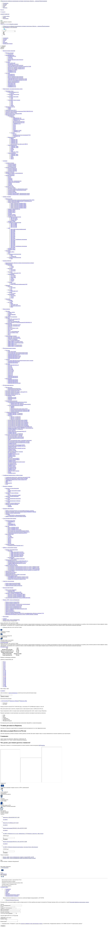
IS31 (9, 499)
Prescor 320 (10, 368)
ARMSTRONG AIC (17, 118)
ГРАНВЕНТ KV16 (12, 86)
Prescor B (10, 366)
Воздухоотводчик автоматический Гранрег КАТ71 (19, 531)
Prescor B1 (10, 367)
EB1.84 (9, 543)
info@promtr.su (6, 27)
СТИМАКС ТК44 (14, 155)
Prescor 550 (10, 375)
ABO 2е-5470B (13, 227)
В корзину (5, 839)
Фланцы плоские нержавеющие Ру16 (13, 606)
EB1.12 (9, 538)
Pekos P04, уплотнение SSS (14, 337)
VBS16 (9, 109)
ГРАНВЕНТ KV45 (12, 70)
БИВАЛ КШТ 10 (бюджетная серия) (15, 342)
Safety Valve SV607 (12, 351)
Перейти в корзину (14, 24)
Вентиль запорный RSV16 (13, 81)
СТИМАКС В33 (14, 141)
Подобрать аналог (4, 642)
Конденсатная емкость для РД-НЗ (15, 435)
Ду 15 (4, 661)
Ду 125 (4, 671)
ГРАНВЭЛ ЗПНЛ (11, 214)
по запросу (2, 690)
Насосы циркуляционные (11, 589)
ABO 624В (12, 236)
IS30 (9, 501)
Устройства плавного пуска (11, 575)
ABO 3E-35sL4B (14, 219)
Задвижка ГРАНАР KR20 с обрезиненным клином (19, 193)
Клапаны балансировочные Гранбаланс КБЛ (20, 409)
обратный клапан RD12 (15, 305)
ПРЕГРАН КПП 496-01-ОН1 (14, 357)
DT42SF (12, 149)
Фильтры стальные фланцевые (12, 496)
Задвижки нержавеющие (11, 167)
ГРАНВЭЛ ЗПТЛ (11, 212)
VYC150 (10, 399)
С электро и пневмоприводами (12, 412)
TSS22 (11, 156)
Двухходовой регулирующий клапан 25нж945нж (18, 425)
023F (11, 255)
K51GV (9, 177)
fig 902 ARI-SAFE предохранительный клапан (18, 353)
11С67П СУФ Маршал (13, 339)
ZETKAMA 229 (11, 75)
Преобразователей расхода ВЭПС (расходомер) (16, 574)
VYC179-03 (13, 295)
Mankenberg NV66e (12, 397)
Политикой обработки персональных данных (79, 902)
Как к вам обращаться (5, 905)
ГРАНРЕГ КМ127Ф (12, 432)
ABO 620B (12, 230)
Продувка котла (9, 387)
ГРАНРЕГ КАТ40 (12, 456)
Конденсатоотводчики (10, 114)
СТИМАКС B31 (14, 139)
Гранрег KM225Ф (12, 430)
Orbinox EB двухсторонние (14, 182)
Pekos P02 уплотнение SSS (13, 321)
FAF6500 (10, 184)
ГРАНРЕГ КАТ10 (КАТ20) (13, 453)
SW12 (11, 95)
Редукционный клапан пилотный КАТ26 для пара (19, 442)
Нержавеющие (11, 274)
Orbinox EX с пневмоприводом (14, 181)
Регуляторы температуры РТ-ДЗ (12, 393)
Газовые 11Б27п (11, 312)
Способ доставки (4, 913)
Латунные (10, 265)
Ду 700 (4, 683)
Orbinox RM (13, 277)
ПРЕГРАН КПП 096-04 (13, 379)
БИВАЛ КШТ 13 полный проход (15, 346)
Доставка (5, 4)
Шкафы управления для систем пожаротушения (16, 516)
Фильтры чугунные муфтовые (12, 492)
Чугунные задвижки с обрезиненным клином (17, 188)
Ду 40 (4, 666)
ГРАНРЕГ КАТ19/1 (12, 443)
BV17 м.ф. (10, 329)
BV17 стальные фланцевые (14, 340)
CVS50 (12, 278)
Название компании (4, 912)
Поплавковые (11, 115)
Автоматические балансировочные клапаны (17, 402)
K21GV (9, 176)
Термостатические (12, 153)
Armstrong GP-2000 (12, 450)
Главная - (5, 618)
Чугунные (8, 73)
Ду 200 (4, 674)
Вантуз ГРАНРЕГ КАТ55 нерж (14, 529)
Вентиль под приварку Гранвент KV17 (16, 68)
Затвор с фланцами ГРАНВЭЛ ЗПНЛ (18, 206)
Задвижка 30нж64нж (12, 169)
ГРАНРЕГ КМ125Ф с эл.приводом (15, 433)
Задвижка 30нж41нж (12, 168)
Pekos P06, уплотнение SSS (14, 325)
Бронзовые (10, 268)
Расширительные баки (10, 520)
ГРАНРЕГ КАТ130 (12, 468)
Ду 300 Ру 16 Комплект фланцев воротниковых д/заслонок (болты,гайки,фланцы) (20, 847)
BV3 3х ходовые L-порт (13, 328)
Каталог (3, 46)
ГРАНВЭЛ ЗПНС (11, 210)
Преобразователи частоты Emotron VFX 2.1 (17, 562)
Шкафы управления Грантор (12, 565)
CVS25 (12, 297)
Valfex (9, 315)
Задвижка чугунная (10, 186)
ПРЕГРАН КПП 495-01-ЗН (14, 354)
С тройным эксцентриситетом (14, 216)
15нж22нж (10, 57)
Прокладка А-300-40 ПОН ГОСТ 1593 (11, 817)
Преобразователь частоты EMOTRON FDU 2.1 (18, 561)
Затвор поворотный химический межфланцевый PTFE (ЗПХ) (21, 199)
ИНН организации (4, 909)
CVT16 (12, 296)
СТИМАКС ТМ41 (14, 146)
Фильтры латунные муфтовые (12, 504)
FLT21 (14, 127)
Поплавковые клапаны (10, 395)
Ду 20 (4, 662)
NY (11, 288)
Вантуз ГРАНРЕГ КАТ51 (13, 528)
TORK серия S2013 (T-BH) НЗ (16, 555)
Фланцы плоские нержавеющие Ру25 (13, 607)
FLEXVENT (10, 537)
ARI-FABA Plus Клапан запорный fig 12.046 (17, 78)
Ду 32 (4, 665)
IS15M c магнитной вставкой (14, 495)
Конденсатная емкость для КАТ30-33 (16, 437)
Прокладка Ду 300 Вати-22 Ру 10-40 (10, 822)
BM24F (12, 138)
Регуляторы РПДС (12, 452)
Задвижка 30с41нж (12, 164)
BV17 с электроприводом (13, 331)
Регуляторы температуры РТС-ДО (13, 394)
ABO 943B (12, 242)
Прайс (7, 892)
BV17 (9, 334)
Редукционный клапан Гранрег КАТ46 (16, 444)
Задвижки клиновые (10, 172)
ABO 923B (12, 238)
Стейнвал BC (13, 256)
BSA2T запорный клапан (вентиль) (15, 77)
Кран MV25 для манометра (11, 316)
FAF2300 (12, 279)
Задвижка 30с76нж (12, 166)
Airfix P (9, 522)
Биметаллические (12, 137)
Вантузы (7, 526)
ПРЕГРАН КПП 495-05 (13, 376)
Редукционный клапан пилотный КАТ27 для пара (19, 441)
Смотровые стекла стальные (14, 100)
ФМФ (9, 491)
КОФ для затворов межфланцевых (13, 612)
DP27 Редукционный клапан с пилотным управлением (20, 440)
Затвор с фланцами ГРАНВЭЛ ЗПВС (18, 204)
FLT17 (14, 124)
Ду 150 (4, 672)
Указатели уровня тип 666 (11, 112)
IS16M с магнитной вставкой (14, 490)
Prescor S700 (10, 371)
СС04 (11, 104)
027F (11, 258)
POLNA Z (10, 415)
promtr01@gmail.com (4, 14)
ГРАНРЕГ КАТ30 (12, 473)
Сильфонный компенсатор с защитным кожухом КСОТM (18, 477)
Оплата (4, 5)
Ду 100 (4, 670)
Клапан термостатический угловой (13, 584)
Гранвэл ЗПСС (11, 251)
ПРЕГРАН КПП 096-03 (13, 362)
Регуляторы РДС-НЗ (12, 464)
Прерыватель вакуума (10, 106)
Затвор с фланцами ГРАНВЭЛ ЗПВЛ (18, 205)
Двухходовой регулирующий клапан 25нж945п (18, 422)
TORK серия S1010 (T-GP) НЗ (16, 551)
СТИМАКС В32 (14, 140)
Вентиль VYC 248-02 (12, 69)
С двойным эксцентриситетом (14, 222)
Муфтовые (8, 285)
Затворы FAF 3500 (12, 215)
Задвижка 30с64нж (12, 165)
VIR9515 (12, 407)
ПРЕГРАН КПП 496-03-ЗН (14, 361)
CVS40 (12, 280)
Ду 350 (4, 677)
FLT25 (14, 128)
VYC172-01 (13, 270)
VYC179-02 (13, 293)
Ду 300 (4, 676)
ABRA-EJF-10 (9, 480)
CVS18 (12, 267)
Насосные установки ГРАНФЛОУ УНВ (14, 593)
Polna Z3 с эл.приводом (15, 417)
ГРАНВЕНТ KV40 (12, 72)
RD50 (11, 301)
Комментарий (3, 921)
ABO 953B (12, 245)
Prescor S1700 (11, 370)
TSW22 (12, 157)
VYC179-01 (13, 287)
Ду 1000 (4, 686)
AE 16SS (10, 536)
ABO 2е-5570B (13, 225)
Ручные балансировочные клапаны (15, 405)
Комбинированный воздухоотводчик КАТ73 (17, 533)
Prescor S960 (10, 369)
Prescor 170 (10, 374)
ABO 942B (12, 241)
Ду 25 (4, 663)
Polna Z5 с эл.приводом (15, 418)
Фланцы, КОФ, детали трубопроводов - (11, 619)
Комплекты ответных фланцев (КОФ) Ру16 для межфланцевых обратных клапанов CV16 (25, 613)
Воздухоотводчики (10, 534)
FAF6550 (10, 183)
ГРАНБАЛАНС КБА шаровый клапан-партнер (20, 404)
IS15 (9, 494)
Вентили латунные (10, 52)
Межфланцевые (9, 198)
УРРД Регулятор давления (13, 470)
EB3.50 (9, 540)
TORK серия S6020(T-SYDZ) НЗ (17, 558)
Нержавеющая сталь (10, 55)
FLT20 (14, 125)
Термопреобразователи (10, 573)
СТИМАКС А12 (16, 120)
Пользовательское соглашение (12, 895)
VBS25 (9, 107)
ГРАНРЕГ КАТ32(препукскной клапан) (16, 461)
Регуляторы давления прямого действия (14, 434)
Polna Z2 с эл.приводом (15, 416)
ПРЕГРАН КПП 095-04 (13, 381)
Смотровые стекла (9, 91)
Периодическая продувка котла (14, 389)
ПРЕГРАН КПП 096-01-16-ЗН (14, 356)
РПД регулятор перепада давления (15, 451)
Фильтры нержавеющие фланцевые (13, 498)
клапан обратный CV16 (15, 273)
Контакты (5, 7)
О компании (5, 3)
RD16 (11, 306)
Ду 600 (4, 681)
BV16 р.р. (10, 326)
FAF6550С (10, 179)
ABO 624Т (12, 237)
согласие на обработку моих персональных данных (31, 923)
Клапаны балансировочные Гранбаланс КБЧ (19, 411)
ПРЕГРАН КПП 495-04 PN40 (14, 383)
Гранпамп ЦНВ (11, 590)
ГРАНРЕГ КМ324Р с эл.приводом (15, 413)
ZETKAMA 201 (11, 74)
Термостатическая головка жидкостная (14, 585)
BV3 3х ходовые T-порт (13, 332)
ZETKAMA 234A (11, 83)
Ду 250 (4, 675)
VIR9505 (12, 406)
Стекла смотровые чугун (13, 92)
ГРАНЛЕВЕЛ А (11, 521)
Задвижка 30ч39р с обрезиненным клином (17, 190)
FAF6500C (10, 178)
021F (9, 252)
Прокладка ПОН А (10, 609)
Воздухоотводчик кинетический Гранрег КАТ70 (18, 530)
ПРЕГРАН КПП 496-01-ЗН (14, 358)
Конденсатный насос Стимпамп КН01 (14, 113)
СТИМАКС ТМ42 (14, 151)
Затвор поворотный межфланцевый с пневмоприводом (20, 201)
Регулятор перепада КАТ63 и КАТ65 (16, 438)
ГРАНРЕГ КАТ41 (12, 469)
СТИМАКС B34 (14, 142)
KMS (7, 481)
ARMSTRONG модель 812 (18, 119)
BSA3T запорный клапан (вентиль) (15, 65)
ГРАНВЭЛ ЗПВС (11, 249)
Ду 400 (4, 678)
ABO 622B (12, 231)
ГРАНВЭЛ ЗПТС (11, 248)
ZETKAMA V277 (14, 291)
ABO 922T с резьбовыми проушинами (18, 246)
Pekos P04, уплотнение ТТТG (14, 338)
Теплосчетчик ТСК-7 (10, 571)
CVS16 (12, 266)
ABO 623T (12, 234)
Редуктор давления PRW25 (14, 459)
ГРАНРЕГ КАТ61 (12, 449)
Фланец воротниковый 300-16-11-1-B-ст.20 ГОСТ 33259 (15, 841)
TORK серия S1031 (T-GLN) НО (17, 553)
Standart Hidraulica (12, 314)
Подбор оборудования (7, 43)
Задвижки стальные (10, 162)
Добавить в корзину (4, 696)
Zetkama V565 (11, 320)
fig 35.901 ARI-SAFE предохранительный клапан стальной (20, 360)
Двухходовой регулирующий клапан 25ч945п (17, 420)
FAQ (4, 6)
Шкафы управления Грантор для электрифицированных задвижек (20, 510)
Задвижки (8, 514)
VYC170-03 (13, 275)
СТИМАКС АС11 (17, 123)
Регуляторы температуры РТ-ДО (12, 390)
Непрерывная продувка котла (14, 388)
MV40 (9, 60)
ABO (9, 228)
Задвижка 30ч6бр (11, 191)
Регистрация (5, 18)
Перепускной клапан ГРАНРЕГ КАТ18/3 (17, 448)
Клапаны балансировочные (11, 400)
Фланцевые (8, 250)
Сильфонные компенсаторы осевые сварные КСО (16, 479)
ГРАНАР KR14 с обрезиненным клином (16, 515)
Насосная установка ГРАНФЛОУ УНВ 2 (16, 594)
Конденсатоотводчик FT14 (18, 121)
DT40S (11, 148)
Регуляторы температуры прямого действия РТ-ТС (16, 391)
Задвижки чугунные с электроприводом (14, 173)
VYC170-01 (13, 269)
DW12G (12, 93)
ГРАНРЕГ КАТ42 (12, 460)
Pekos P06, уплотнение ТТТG (14, 324)
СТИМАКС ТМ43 (14, 147)
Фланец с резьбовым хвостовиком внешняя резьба (16, 608)
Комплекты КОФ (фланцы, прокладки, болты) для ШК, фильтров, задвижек (22, 614)
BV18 (9, 330)
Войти (4, 17)
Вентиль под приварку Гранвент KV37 (16, 67)
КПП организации (4, 910)
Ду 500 (4, 680)
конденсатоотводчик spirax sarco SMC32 (19, 144)
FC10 (7, 484)
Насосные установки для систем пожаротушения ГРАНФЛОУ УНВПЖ (21, 511)
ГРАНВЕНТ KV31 (12, 85)
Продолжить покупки (5, 24)
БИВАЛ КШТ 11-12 (12, 343)
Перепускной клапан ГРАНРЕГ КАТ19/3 (17, 446)
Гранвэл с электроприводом (14, 208)
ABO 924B (12, 240)
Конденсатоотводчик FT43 (18, 122)
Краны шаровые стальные (11, 335)
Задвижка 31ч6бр (11, 187)
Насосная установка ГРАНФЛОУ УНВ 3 (16, 595)
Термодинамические (12, 145)
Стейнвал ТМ (13, 220)
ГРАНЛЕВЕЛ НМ (12, 525)
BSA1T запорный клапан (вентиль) (15, 76)
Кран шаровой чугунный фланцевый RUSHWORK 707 (20, 322)
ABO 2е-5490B (13, 224)
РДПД (9, 439)
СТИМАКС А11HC (17, 130)
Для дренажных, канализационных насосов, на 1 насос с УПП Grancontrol (24, 568)
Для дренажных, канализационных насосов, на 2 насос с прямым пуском (23, 567)
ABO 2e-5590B (13, 223)
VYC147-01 (10, 54)
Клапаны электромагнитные (12, 549)
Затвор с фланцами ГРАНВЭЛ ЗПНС (18, 207)
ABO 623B (12, 233)
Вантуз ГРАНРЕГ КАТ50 (13, 527)
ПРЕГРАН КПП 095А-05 (13, 365)
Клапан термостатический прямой (13, 583)
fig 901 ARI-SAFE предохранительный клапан (18, 352)
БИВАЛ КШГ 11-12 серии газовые (15, 341)
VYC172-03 (13, 276)
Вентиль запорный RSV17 (13, 82)
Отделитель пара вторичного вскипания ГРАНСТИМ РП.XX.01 (19, 111)
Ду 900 (4, 685)
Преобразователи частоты (11, 559)
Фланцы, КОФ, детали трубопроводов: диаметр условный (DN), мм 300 (18, 857)
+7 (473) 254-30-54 (13, 27)
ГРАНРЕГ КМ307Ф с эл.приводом (15, 429)
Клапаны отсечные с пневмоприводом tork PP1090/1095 (20, 426)
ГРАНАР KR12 (11, 174)
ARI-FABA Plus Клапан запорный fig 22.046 (17, 79)
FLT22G (14, 133)
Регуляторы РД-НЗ (12, 462)
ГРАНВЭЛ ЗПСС (11, 211)
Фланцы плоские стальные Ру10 (12, 603)
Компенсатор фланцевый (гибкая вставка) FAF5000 (17, 478)
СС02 (11, 97)
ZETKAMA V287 (14, 304)
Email (1, 906)
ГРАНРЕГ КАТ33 (12, 465)
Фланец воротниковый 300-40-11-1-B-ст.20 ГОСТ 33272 (15, 828)
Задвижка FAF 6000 (12, 192)
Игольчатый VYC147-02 (13, 64)
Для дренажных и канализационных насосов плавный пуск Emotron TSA (23, 570)
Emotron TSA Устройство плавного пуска (17, 579)
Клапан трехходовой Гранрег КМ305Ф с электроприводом (20, 427)
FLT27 (14, 129)
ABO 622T (12, 232)
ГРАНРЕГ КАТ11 (11, 455)
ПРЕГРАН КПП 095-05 (13, 377)
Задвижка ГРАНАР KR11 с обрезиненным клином (19, 194)
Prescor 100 (10, 372)
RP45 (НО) (10, 457)
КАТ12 (9, 535)
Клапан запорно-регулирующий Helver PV (17, 431)
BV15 (9, 333)
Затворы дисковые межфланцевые (13, 512)
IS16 (9, 489)
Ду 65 (4, 668)
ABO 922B (12, 247)
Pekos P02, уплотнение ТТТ (14, 319)
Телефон (2, 908)
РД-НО (9, 471)
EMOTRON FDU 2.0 (12, 564)
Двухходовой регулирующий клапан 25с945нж (18, 424)
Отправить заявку (4, 886)
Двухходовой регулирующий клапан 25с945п (17, 421)
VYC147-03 (10, 58)
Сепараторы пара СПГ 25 (11, 110)
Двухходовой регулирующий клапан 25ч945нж (18, 423)
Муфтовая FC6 (9, 483)
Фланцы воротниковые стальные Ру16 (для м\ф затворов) (18, 604)
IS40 (9, 497)
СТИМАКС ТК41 (14, 154)
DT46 (11, 150)
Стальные (8, 61)
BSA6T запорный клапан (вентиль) (15, 59)
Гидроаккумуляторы (10, 544)
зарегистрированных (13, 692)
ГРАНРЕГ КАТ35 (12, 466)
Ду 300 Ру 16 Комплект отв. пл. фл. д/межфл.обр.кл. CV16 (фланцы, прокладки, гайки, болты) (23, 833)
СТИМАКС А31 (16, 136)
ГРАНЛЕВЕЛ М (11, 524)
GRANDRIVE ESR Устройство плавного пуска (18, 576)
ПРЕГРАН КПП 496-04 (13, 380)
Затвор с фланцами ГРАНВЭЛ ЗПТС (18, 203)
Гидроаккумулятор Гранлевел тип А (15, 545)
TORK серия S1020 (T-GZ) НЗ (16, 554)
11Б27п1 (10, 313)
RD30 (11, 303)
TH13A (12, 158)
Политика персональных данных (13, 894)
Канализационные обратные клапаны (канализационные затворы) (20, 262)
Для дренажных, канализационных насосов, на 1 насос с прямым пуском (23, 566)
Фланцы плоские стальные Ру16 (12, 601)
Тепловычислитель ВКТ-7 (11, 572)
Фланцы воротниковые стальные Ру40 (14, 605)
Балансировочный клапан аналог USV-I (19, 408)
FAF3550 (10, 213)
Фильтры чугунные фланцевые (12, 488)
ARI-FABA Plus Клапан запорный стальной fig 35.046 (19, 66)
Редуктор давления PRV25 (13, 458)
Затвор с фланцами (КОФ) (13, 202)
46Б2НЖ (10, 506)
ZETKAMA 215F (11, 63)
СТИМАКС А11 (16, 131)
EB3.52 (9, 542)
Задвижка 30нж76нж (12, 170)
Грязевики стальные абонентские (13, 503)
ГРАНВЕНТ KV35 (12, 56)
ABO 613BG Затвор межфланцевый (18, 229)
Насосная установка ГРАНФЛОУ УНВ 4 (16, 596)
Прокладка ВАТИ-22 (10, 611)
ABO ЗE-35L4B (13, 218)
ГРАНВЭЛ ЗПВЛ (11, 221)
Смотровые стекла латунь (13, 94)
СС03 (11, 98)
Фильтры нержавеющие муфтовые (13, 500)
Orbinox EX (10, 185)
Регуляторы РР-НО (12, 467)
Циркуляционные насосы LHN (14, 592)
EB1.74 (9, 539)
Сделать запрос (6, 16)
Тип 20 (9, 505)
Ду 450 (4, 679)
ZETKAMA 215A (11, 84)
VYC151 (10, 396)
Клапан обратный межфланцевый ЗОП (18, 284)
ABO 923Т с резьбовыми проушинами (18, 239)
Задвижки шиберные (10, 175)
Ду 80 (4, 669)
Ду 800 (4, 684)
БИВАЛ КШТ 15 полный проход (15, 345)
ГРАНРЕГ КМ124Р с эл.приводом (15, 414)
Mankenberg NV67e (12, 398)
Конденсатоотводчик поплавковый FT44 (21, 135)
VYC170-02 (13, 283)
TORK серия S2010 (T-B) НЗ (16, 556)
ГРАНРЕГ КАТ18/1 (12, 447)
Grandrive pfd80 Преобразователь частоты (17, 563)
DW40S (12, 105)
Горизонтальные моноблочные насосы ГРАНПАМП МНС (18, 597)
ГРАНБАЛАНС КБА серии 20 (16, 403)
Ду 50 (4, 667)
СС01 (11, 101)
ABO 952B (12, 243)
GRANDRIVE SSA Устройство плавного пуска (18, 577)
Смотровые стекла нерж (13, 96)
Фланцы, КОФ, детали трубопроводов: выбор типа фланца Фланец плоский (19, 858)
